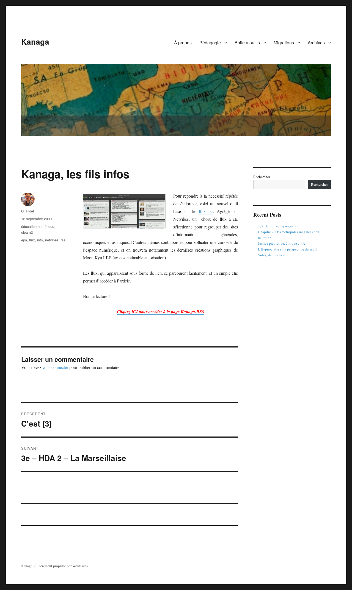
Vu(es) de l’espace (271, 254)
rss (63, 240)
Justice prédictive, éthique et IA (281, 243)
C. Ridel (27, 211)
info (40, 240)
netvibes (52, 240)
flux (32, 240)
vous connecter (55, 367)
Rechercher (261, 176)
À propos (183, 42)
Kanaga (35, 41)
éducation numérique (37, 226)
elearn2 (27, 232)
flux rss (206, 211)
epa (24, 240)
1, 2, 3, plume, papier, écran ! (279, 225)
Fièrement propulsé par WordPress (62, 565)
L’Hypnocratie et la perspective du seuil (287, 249)
